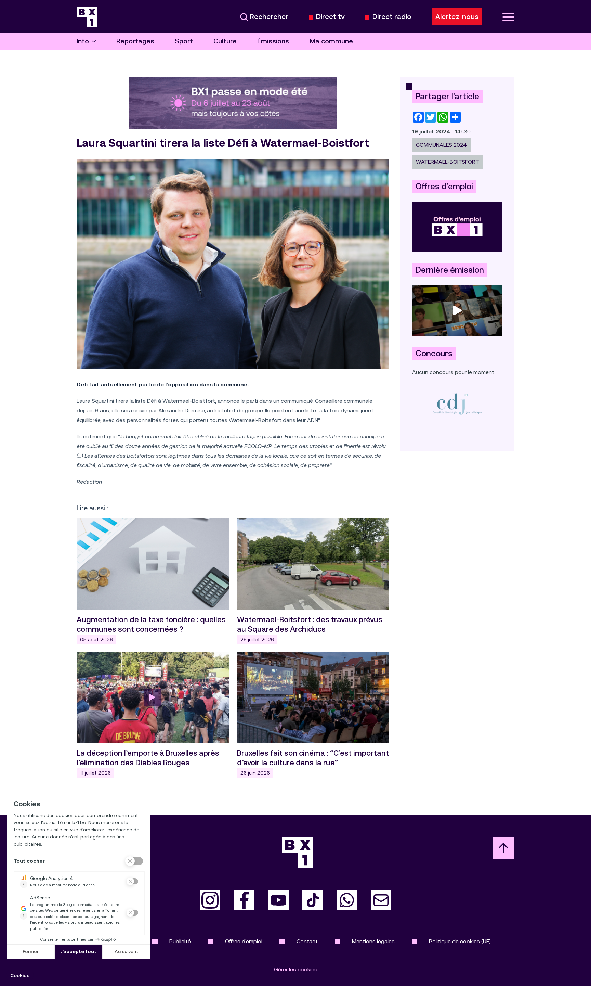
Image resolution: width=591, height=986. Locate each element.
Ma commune (331, 41)
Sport (184, 41)
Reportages (135, 41)
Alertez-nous (456, 17)
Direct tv (330, 17)
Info (83, 41)
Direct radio (391, 17)
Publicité (180, 941)
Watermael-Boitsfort (447, 162)
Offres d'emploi (243, 941)
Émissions (273, 41)
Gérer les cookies (295, 969)
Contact (307, 941)
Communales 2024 (441, 145)
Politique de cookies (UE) (460, 941)
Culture (225, 41)
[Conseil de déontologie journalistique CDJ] (457, 404)
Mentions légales (373, 941)
